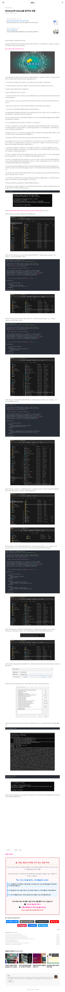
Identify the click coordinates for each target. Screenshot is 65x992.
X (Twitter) (44, 925)
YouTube (55, 921)
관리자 (37, 989)
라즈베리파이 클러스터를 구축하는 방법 (11, 941)
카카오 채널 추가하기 (34, 904)
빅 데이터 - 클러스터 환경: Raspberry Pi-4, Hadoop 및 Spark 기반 (16, 937)
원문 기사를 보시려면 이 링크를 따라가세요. (14, 49)
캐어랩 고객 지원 (8, 854)
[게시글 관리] (11, 850)
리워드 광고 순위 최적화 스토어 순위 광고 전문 (18, 21)
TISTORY (33, 989)
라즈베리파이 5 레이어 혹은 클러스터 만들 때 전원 (13, 944)
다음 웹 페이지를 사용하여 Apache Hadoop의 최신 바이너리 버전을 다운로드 (25, 210)
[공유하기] (10, 850)
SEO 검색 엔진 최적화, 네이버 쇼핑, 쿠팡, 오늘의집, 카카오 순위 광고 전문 (22, 22)
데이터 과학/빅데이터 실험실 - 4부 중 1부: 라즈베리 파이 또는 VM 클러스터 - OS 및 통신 (19, 938)
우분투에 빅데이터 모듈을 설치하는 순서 (11, 940)
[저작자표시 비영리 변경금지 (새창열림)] (20, 850)
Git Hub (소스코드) (43, 921)
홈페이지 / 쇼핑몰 (13, 921)
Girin (32, 2)
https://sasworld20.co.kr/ (12, 28)
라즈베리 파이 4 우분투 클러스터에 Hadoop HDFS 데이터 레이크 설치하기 (17, 943)
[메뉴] (3, 2)
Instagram (23, 925)
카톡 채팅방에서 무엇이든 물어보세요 (34, 907)
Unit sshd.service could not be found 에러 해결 (13, 934)
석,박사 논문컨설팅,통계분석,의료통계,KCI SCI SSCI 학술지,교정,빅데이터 (22, 31)
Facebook (33, 925)
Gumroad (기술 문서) (28, 921)
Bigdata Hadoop (8, 932)
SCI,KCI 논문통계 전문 (12, 30)
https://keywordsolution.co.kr (13, 18)
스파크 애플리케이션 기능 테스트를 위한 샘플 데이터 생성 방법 (15, 936)
